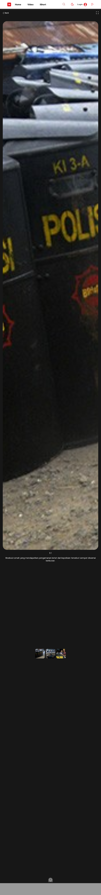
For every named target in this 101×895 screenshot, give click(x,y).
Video (30, 4)
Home (18, 4)
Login (80, 4)
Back (7, 13)
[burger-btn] (92, 4)
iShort (43, 4)
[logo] (9, 4)
